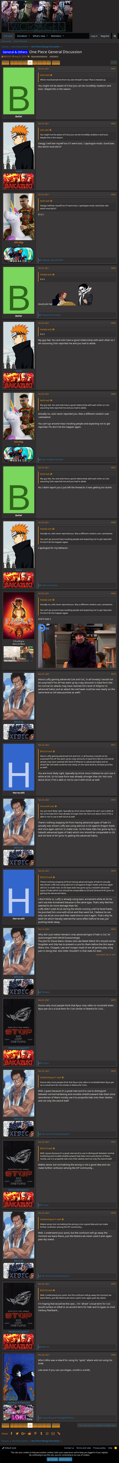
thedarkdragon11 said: (50, 1077)
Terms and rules (83, 1447)
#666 (113, 394)
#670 (113, 674)
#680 (113, 1355)
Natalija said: (46, 274)
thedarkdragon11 (18, 1047)
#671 (113, 745)
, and (52, 260)
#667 (113, 467)
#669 (113, 593)
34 (30, 62)
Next (55, 62)
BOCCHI (7, 56)
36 (40, 62)
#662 (113, 123)
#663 (113, 194)
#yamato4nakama (39, 56)
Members (56, 35)
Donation (22, 35)
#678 (113, 1213)
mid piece (54, 56)
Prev (6, 62)
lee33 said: (45, 75)
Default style (10, 1447)
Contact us (69, 1447)
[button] (29, 36)
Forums (8, 35)
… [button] (16, 62)
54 (49, 62)
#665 (113, 323)
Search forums (20, 41)
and (51, 315)
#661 (113, 68)
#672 (113, 800)
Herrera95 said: (47, 806)
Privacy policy (99, 1447)
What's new (39, 35)
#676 (113, 1071)
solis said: (44, 129)
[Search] (114, 36)
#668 (113, 522)
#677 (113, 1142)
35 (35, 62)
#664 (113, 268)
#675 (113, 1000)
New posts (6, 41)
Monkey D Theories (19, 1402)
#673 (113, 871)
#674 (113, 929)
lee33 (18, 171)
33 (25, 62)
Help (110, 1447)
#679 (113, 1284)
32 (20, 62)
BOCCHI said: (46, 751)
